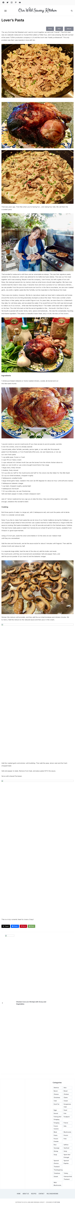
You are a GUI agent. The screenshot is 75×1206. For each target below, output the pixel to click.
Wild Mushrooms (52, 1194)
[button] (5, 11)
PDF (59, 29)
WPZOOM (57, 1202)
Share (16, 926)
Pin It (24, 926)
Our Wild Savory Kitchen (37, 10)
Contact (41, 1194)
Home (18, 1194)
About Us (26, 1194)
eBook (69, 29)
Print (50, 29)
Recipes (33, 1194)
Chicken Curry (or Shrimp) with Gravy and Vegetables (31, 1003)
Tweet (7, 926)
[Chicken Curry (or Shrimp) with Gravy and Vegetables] (10, 1003)
